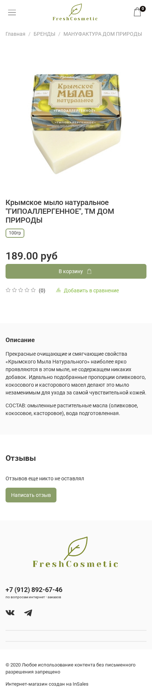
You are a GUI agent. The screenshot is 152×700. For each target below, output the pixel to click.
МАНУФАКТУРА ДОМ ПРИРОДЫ (102, 34)
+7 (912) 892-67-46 (34, 589)
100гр (15, 233)
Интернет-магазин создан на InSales (47, 684)
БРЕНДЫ (44, 34)
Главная (15, 34)
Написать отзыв (31, 495)
